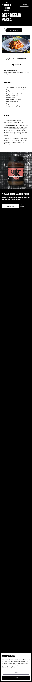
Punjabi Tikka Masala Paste (18, 87)
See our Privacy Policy (9, 667)
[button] (24, 5)
